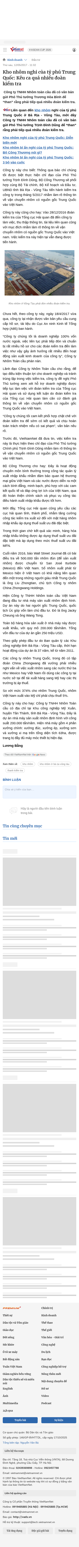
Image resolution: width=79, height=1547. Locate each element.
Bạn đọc (46, 1359)
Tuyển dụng (65, 1530)
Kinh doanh (14, 60)
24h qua (8, 1410)
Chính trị (47, 1308)
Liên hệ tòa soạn (14, 1451)
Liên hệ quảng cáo (15, 1493)
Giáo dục (8, 1330)
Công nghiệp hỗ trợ (53, 1366)
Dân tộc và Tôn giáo (15, 1322)
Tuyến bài (20, 1420)
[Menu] (5, 50)
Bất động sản (11, 1359)
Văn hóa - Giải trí (52, 1337)
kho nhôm (43, 110)
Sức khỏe (8, 1344)
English (8, 1388)
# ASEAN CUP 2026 (40, 50)
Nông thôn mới (51, 1374)
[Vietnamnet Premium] (12, 1309)
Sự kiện (58, 1420)
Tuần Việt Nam (12, 1366)
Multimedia (10, 1403)
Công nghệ (48, 1344)
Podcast (46, 1403)
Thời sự (7, 1315)
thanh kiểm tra (15, 770)
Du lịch (45, 1352)
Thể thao (47, 1322)
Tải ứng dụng (14, 1530)
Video (45, 1396)
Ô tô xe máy (10, 1352)
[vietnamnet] (17, 51)
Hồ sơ (45, 1388)
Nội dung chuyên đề (54, 1381)
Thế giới (46, 1330)
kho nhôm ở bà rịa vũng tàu (54, 764)
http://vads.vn (22, 1517)
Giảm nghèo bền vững (17, 1374)
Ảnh (5, 1396)
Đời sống (8, 1337)
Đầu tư (36, 60)
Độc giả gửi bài (40, 1530)
